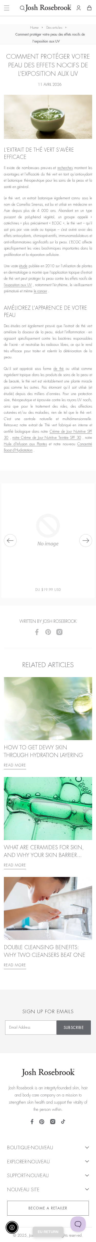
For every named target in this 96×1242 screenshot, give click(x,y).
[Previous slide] (10, 540)
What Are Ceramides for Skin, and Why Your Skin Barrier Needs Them (44, 855)
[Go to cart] (89, 8)
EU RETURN (48, 1232)
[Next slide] (85, 540)
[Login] (78, 8)
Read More (15, 765)
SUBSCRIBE (74, 1027)
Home (34, 27)
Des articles (54, 27)
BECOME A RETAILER (48, 1208)
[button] (22, 8)
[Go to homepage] (48, 8)
